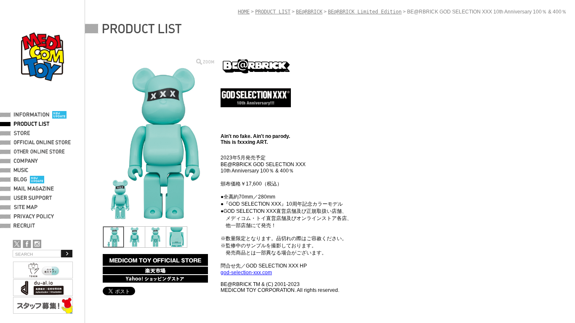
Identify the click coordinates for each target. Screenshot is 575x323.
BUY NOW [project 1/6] (155, 260)
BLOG (20, 179)
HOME (244, 12)
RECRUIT (25, 226)
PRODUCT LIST (32, 124)
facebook (27, 244)
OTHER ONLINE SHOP (40, 152)
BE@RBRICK (309, 12)
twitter (17, 244)
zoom (205, 61)
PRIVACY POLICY (34, 216)
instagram (37, 244)
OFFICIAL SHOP (32, 133)
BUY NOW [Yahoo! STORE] (155, 279)
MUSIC (22, 170)
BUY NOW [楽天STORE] (155, 270)
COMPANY (25, 161)
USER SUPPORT (33, 198)
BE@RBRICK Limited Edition (365, 12)
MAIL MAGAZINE (34, 189)
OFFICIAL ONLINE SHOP (43, 142)
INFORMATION (31, 115)
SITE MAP (25, 207)
